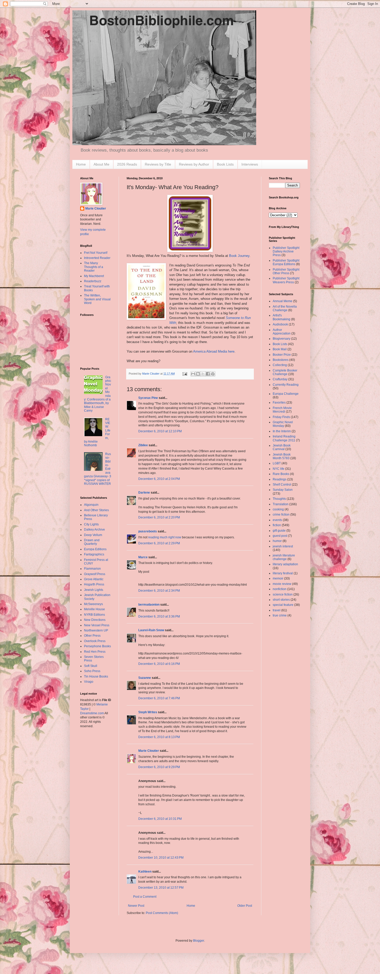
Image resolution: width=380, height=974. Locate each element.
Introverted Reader (97, 258)
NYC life (278, 469)
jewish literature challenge (284, 557)
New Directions (94, 620)
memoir (278, 578)
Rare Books (281, 474)
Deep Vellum (93, 535)
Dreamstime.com (92, 713)
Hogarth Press (94, 584)
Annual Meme (282, 301)
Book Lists (225, 164)
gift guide (279, 530)
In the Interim (282, 431)
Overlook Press (94, 641)
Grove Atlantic (93, 579)
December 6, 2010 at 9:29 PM (159, 767)
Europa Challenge (286, 394)
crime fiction (281, 514)
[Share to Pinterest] (212, 373)
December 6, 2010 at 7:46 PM (159, 698)
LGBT (277, 463)
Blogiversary (281, 338)
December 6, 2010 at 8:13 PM (159, 737)
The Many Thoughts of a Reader (93, 266)
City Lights (91, 524)
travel (276, 610)
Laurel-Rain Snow (151, 630)
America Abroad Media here (213, 351)
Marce (143, 557)
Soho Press (92, 671)
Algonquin (91, 505)
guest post (280, 536)
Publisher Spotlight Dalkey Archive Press (286, 251)
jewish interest (283, 546)
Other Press (92, 635)
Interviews (249, 164)
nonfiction (279, 589)
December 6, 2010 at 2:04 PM (159, 479)
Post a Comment (144, 896)
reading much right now (164, 537)
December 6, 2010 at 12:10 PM (160, 431)
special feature (283, 605)
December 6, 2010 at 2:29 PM (159, 543)
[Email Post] (184, 373)
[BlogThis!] (198, 373)
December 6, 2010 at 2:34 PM (159, 590)
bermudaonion (148, 604)
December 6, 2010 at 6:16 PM (159, 664)
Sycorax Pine (148, 398)
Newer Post (136, 906)
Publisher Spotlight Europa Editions (286, 262)
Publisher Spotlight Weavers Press (286, 280)
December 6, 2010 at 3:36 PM (159, 616)
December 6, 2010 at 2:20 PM (159, 517)
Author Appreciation (282, 331)
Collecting (280, 365)
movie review (282, 584)
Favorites (279, 402)
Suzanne (144, 678)
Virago (88, 681)
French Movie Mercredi (282, 409)
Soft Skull (90, 666)
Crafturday (280, 379)
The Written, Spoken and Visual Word (97, 299)
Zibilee (143, 445)
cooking (278, 509)
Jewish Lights (93, 590)
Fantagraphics (94, 554)
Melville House (94, 609)
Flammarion (92, 568)
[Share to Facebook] (207, 373)
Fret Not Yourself (95, 253)
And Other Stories (96, 510)
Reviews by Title (158, 164)
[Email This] (193, 373)
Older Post (244, 906)
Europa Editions (95, 549)
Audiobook (280, 324)
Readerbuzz (92, 281)
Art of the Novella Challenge (285, 308)
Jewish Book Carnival (282, 447)
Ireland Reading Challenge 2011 (284, 438)
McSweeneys (93, 604)
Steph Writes (147, 712)
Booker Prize (282, 354)
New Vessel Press (96, 625)
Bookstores (280, 360)
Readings (279, 479)
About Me (101, 164)
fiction (277, 525)
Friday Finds (281, 417)
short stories (281, 599)
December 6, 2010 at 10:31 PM (160, 819)
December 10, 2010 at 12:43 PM (161, 857)
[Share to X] (203, 373)
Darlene (144, 492)
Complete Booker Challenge (285, 372)
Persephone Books (97, 646)
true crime (280, 615)
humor (277, 541)
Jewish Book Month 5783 (282, 456)
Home (81, 164)
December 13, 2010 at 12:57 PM (161, 887)
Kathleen (144, 871)
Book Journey (239, 256)
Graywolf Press (94, 574)
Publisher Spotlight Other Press (286, 271)
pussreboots (147, 531)
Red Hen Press (94, 651)
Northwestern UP (96, 630)
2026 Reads (127, 164)
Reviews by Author (194, 164)
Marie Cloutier (148, 751)
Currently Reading (286, 384)
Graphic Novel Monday (283, 424)
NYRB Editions (94, 614)
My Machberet (94, 276)
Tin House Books (96, 676)
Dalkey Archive (94, 529)
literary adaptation (285, 564)
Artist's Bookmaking (281, 317)
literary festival (283, 573)
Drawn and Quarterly (92, 542)
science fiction (283, 594)
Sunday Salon (283, 490)
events (277, 520)
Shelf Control (282, 484)
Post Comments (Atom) (162, 913)
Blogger (198, 940)
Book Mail (280, 349)
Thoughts (279, 499)
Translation (280, 504)
